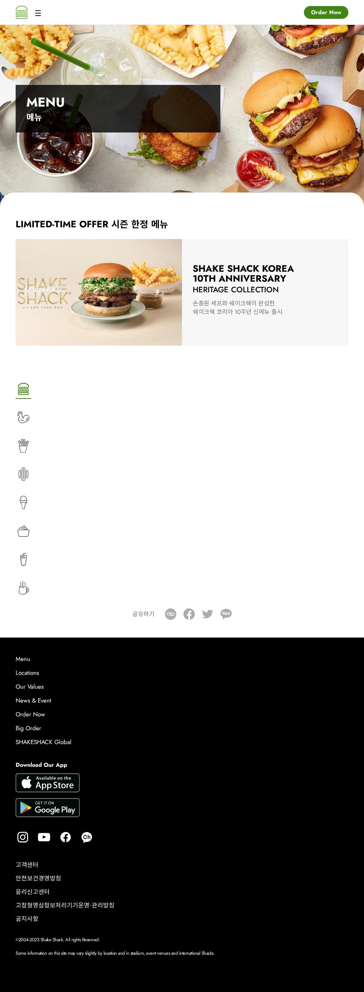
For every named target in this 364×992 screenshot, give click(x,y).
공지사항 (27, 919)
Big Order (28, 728)
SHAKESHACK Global (43, 742)
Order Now (326, 12)
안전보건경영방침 (38, 878)
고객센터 (27, 865)
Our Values (30, 686)
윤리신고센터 (33, 892)
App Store (48, 784)
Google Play (48, 808)
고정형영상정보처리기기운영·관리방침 (65, 905)
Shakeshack (22, 12)
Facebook (189, 614)
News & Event (33, 700)
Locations (27, 672)
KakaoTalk (226, 614)
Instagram (23, 837)
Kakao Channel (87, 837)
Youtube (44, 837)
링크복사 (170, 614)
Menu (23, 659)
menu (37, 12)
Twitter (207, 614)
